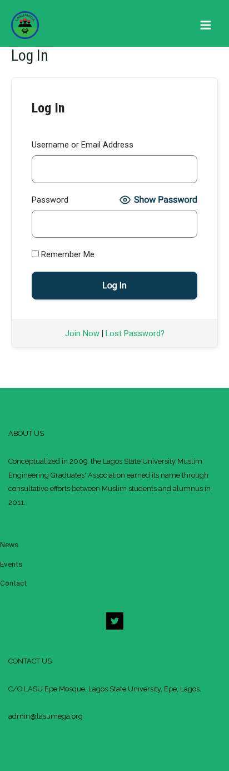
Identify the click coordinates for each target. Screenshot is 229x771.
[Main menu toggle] (205, 25)
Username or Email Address (82, 145)
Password (50, 200)
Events (11, 563)
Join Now (82, 333)
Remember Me (66, 254)
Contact (13, 582)
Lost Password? (135, 333)
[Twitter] (114, 621)
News (9, 544)
